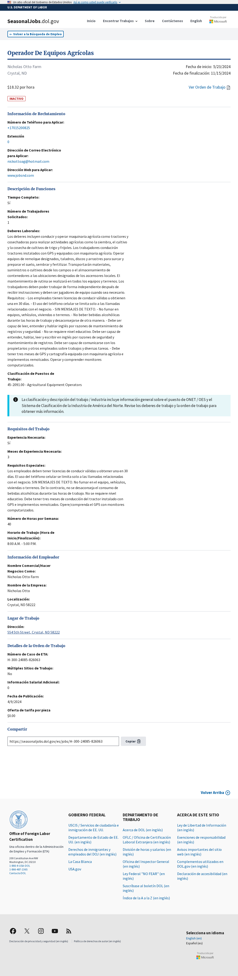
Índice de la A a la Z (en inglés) (146, 898)
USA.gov (74, 869)
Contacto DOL (17, 873)
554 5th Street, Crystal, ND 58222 (33, 632)
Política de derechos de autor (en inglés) (97, 941)
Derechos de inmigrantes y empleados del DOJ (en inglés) (92, 851)
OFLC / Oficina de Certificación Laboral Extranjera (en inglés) (147, 839)
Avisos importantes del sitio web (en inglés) (199, 851)
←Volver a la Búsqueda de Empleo (35, 34)
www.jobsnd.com (20, 175)
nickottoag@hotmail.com (28, 161)
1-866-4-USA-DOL (19, 865)
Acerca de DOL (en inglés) (143, 830)
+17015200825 (18, 127)
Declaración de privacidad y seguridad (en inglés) (38, 941)
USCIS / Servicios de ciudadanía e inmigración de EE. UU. (93, 827)
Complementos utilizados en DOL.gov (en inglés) (200, 864)
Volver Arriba (212, 792)
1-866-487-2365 (18, 869)
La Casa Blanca (80, 861)
